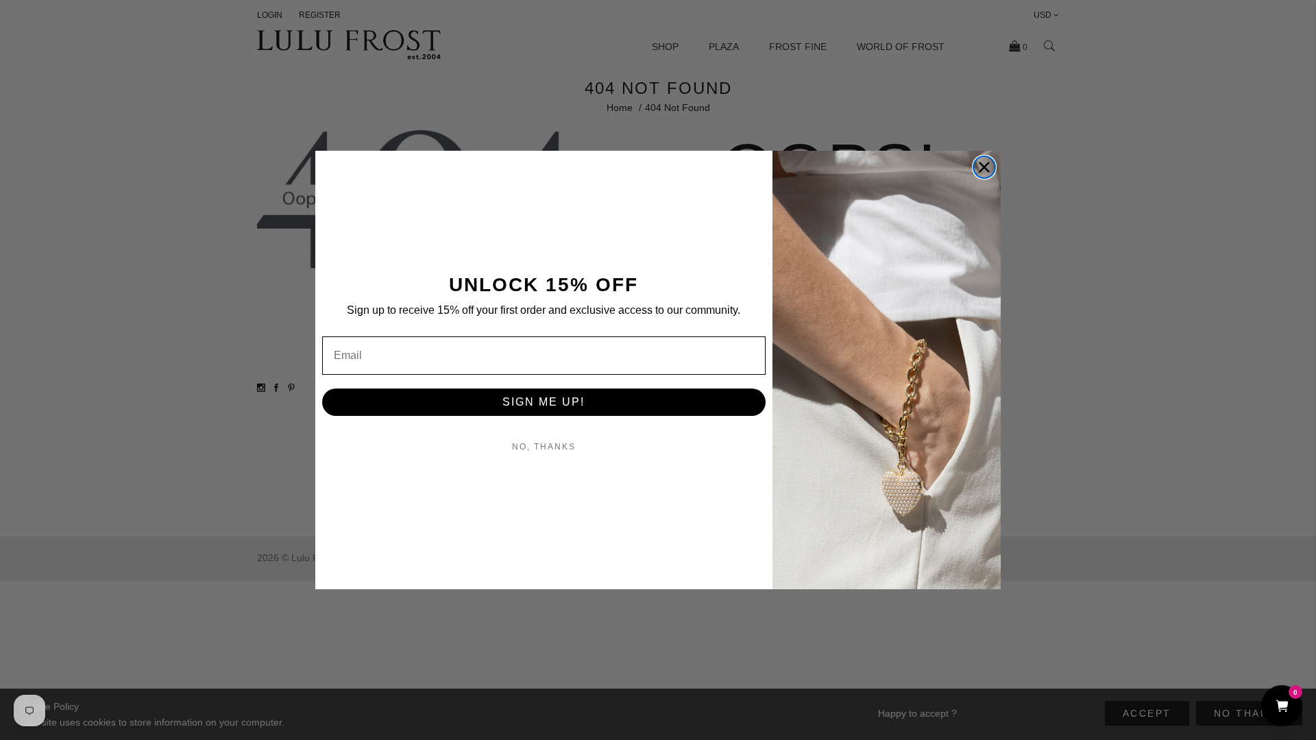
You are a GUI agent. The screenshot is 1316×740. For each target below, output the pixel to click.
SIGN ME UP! (543, 402)
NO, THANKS (544, 447)
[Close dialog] (984, 167)
